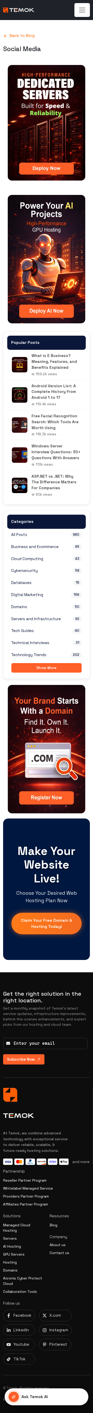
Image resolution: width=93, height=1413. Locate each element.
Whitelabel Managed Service (28, 1188)
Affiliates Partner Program (25, 1204)
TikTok (19, 1359)
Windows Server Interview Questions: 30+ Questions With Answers (56, 452)
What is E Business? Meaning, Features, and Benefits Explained (54, 361)
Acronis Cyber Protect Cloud (22, 1281)
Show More (46, 667)
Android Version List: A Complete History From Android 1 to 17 (54, 391)
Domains (10, 1270)
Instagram (58, 1329)
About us (58, 1244)
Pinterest (58, 1344)
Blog (53, 1225)
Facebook (22, 1315)
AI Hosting (12, 1246)
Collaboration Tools (20, 1291)
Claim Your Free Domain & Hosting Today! (46, 923)
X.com (55, 1315)
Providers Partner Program (26, 1196)
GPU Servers (14, 1254)
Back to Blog (22, 35)
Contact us (59, 1252)
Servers (10, 1238)
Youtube (21, 1344)
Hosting (10, 1262)
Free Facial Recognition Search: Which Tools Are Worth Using (55, 421)
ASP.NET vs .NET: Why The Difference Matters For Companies (54, 482)
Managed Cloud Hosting (16, 1228)
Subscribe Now (21, 1059)
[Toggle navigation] (82, 10)
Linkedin (21, 1329)
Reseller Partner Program (25, 1180)
